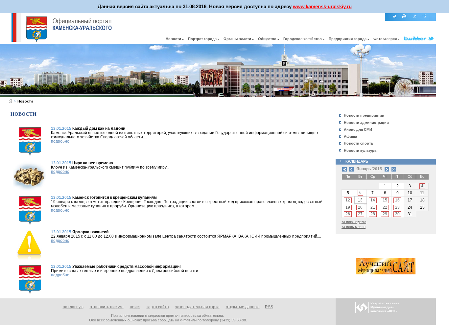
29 (385, 214)
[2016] (394, 169)
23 (397, 207)
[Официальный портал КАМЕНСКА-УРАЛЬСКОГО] (82, 24)
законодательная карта (197, 307)
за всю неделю (354, 222)
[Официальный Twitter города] (420, 38)
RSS (269, 307)
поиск (135, 307)
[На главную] (396, 19)
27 (360, 214)
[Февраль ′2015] (387, 169)
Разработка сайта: (385, 307)
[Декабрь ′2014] (351, 169)
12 (347, 200)
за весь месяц (354, 227)
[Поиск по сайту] (417, 19)
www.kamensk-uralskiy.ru (322, 6)
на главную (73, 307)
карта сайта (158, 307)
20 (360, 207)
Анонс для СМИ (358, 129)
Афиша (350, 136)
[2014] (344, 169)
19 (347, 207)
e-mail (185, 320)
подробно (60, 141)
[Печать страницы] (406, 19)
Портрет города (203, 39)
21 (372, 207)
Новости (174, 39)
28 (372, 214)
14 (372, 200)
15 (385, 200)
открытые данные (243, 307)
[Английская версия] (5, 40)
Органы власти (238, 39)
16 (397, 200)
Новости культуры (360, 150)
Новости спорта (358, 143)
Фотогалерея (385, 39)
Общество (267, 39)
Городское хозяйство (303, 39)
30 (397, 214)
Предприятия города (348, 39)
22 (385, 207)
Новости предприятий (364, 115)
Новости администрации (366, 123)
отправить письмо (107, 307)
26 (347, 214)
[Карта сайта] (426, 19)
